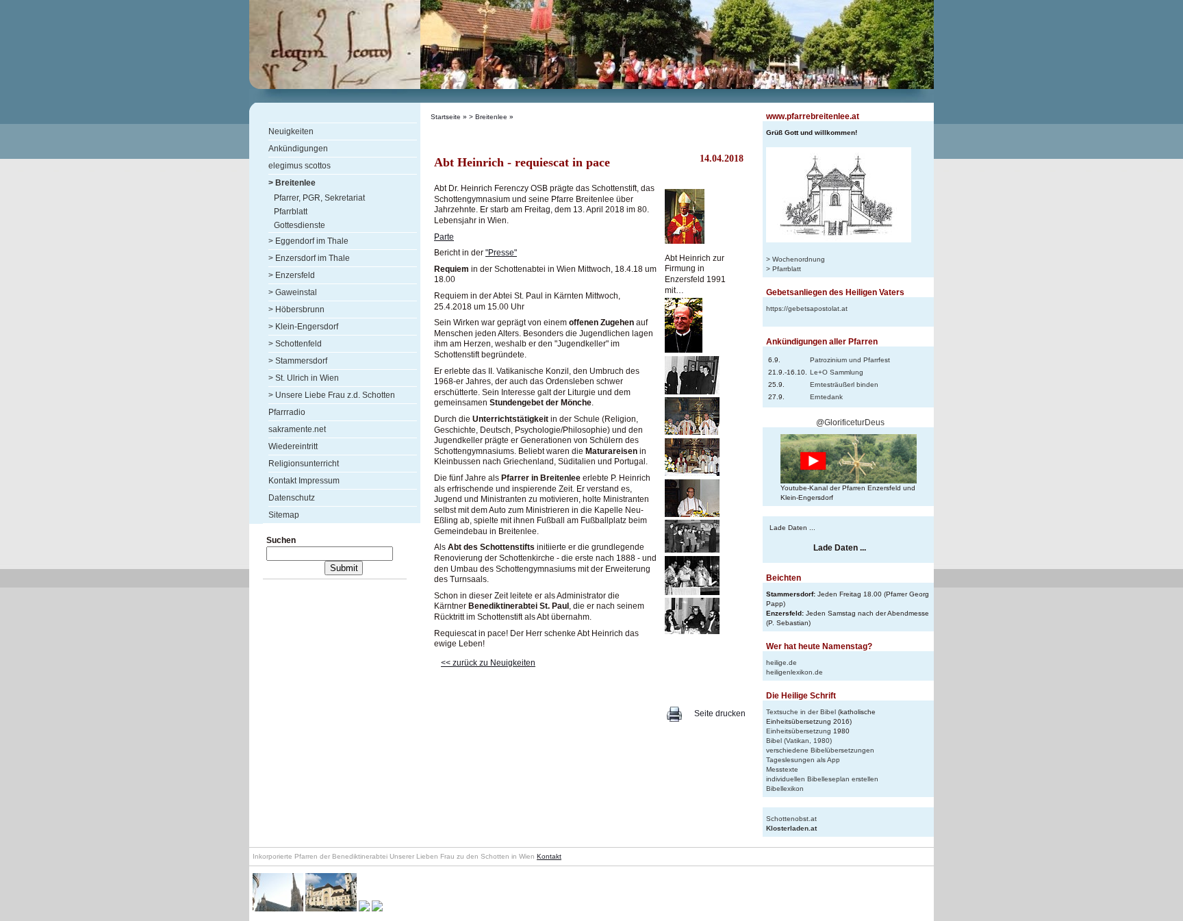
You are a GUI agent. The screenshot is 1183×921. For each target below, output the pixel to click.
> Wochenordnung (795, 259)
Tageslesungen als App (803, 760)
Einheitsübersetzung (798, 731)
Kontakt (549, 856)
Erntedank (826, 397)
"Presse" (501, 252)
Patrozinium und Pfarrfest (850, 360)
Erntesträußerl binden (844, 384)
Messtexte (782, 769)
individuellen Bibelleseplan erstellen (822, 779)
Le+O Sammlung (836, 372)
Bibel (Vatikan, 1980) (799, 740)
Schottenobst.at (791, 818)
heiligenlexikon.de (794, 672)
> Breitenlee (488, 117)
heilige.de (781, 662)
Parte (444, 237)
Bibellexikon (785, 788)
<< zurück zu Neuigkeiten (488, 663)
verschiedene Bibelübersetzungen (820, 750)
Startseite (446, 117)
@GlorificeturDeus (850, 422)
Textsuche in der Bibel (801, 712)
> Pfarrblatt (783, 269)
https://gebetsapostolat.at (807, 308)
